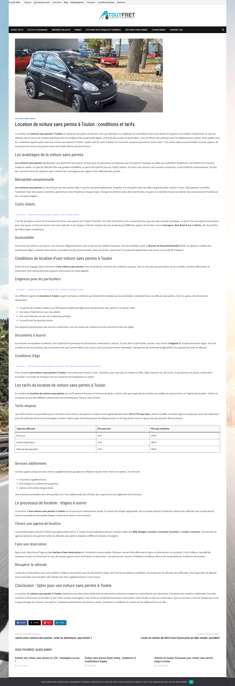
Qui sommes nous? (42, 2)
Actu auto (57, 2)
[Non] (231, 682)
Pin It (49, 622)
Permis (78, 29)
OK (191, 682)
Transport (91, 2)
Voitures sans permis (136, 29)
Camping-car (176, 29)
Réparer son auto (61, 29)
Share (22, 622)
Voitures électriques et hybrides (103, 29)
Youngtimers (158, 29)
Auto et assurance (37, 29)
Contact (27, 2)
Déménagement (77, 2)
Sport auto (17, 29)
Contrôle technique (106, 2)
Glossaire (121, 2)
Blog (66, 2)
